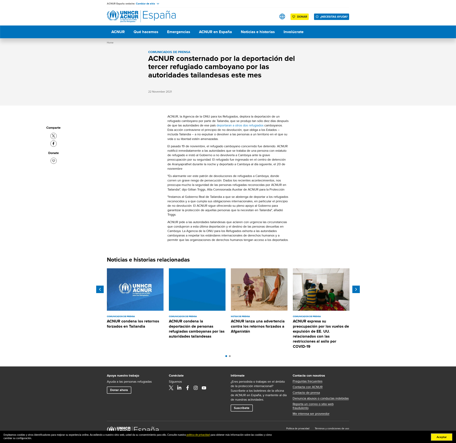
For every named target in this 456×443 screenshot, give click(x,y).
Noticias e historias (258, 32)
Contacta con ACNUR (308, 387)
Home (110, 42)
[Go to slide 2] (230, 357)
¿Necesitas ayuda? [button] (334, 17)
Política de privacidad (297, 428)
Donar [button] (302, 17)
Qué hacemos (146, 32)
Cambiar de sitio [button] (145, 3)
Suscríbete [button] (241, 408)
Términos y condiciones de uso (332, 428)
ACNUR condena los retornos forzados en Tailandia (133, 323)
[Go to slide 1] (227, 357)
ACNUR (118, 32)
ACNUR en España (215, 32)
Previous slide (100, 289)
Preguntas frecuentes (307, 381)
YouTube (204, 387)
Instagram (195, 387)
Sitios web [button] (282, 16)
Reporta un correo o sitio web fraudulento (313, 406)
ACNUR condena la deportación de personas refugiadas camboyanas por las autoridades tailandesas (196, 328)
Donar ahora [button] (119, 390)
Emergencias (178, 32)
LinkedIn (179, 387)
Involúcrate (294, 32)
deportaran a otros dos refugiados (240, 125)
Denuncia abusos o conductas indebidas (321, 398)
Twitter (171, 387)
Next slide (356, 289)
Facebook (187, 387)
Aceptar (442, 437)
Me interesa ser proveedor (311, 414)
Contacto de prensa (306, 393)
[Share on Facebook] (53, 143)
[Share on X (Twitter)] (53, 136)
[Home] (132, 16)
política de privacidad (198, 435)
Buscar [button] (271, 16)
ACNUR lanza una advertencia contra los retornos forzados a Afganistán (258, 326)
